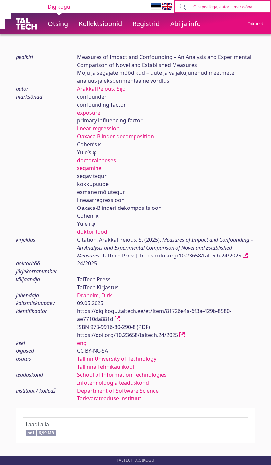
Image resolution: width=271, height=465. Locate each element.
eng (82, 343)
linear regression (98, 128)
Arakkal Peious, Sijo (101, 88)
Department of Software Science (118, 390)
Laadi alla (40, 428)
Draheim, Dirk (94, 295)
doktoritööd (92, 231)
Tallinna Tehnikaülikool (105, 366)
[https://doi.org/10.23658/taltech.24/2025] (245, 255)
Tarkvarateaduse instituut (109, 398)
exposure (88, 112)
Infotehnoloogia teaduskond (113, 382)
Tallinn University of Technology (116, 358)
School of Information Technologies (122, 374)
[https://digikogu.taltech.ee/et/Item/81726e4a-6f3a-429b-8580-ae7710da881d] (117, 319)
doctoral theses (96, 160)
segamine (89, 168)
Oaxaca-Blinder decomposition (115, 136)
